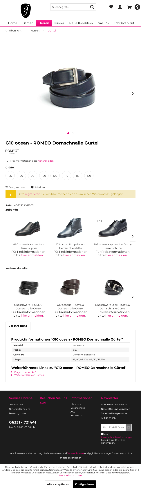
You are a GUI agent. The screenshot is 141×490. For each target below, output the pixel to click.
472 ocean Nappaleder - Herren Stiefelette (70, 246)
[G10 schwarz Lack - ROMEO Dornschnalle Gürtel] (112, 288)
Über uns (75, 404)
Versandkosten (75, 453)
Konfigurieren (84, 484)
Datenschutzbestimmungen (117, 437)
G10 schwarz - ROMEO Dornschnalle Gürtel (28, 306)
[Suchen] (92, 7)
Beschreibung (18, 325)
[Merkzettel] (111, 7)
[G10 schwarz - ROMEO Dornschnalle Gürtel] (28, 288)
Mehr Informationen (70, 475)
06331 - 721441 (22, 422)
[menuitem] (73, 7)
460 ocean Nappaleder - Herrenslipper (28, 246)
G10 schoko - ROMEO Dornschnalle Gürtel (70, 306)
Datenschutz (77, 407)
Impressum (76, 415)
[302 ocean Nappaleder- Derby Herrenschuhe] (112, 228)
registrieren (32, 194)
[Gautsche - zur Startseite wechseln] (25, 10)
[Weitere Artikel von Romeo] (12, 152)
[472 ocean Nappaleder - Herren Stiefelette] (70, 228)
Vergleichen (17, 187)
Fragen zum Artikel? (25, 372)
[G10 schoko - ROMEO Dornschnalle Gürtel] (70, 288)
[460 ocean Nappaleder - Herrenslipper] (28, 228)
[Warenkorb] (129, 7)
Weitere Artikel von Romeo (29, 374)
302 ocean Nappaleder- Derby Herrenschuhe (113, 246)
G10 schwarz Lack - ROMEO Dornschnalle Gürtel (112, 306)
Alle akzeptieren (58, 484)
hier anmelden (46, 160)
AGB (72, 411)
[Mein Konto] (120, 7)
